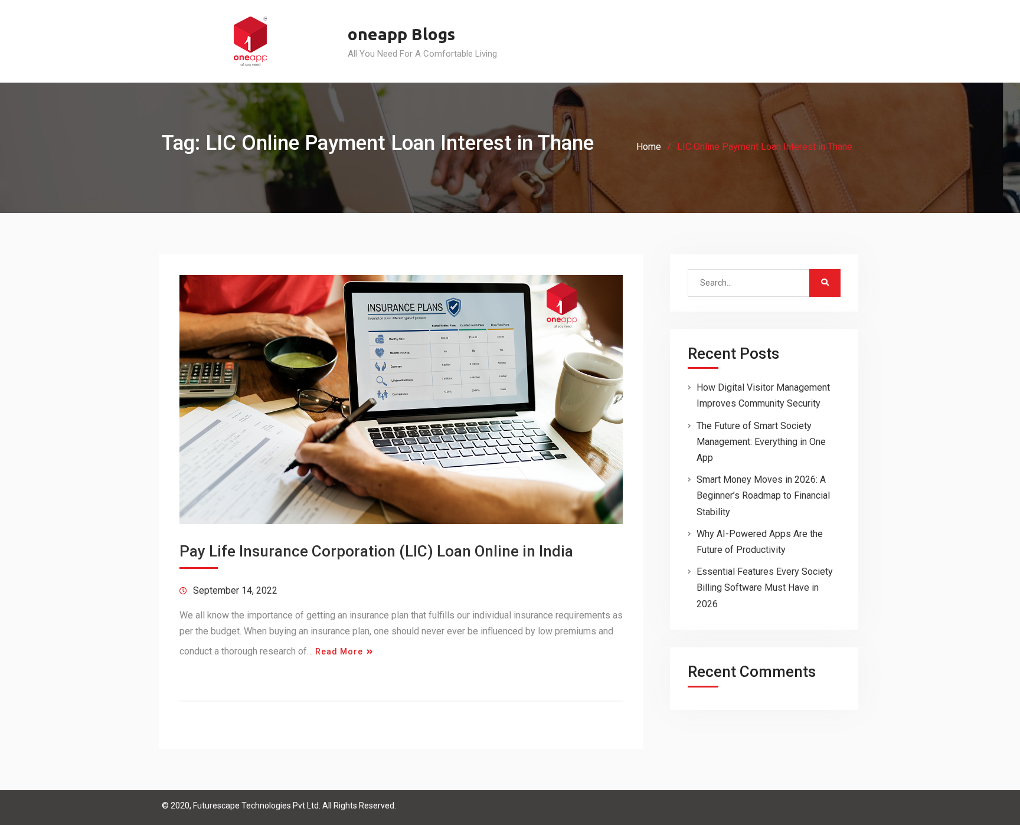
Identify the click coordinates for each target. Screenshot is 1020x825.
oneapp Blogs (401, 34)
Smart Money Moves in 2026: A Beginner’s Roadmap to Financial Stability (763, 495)
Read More (339, 651)
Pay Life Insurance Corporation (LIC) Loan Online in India (376, 551)
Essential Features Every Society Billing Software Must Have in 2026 (765, 587)
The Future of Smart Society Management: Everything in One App (761, 441)
